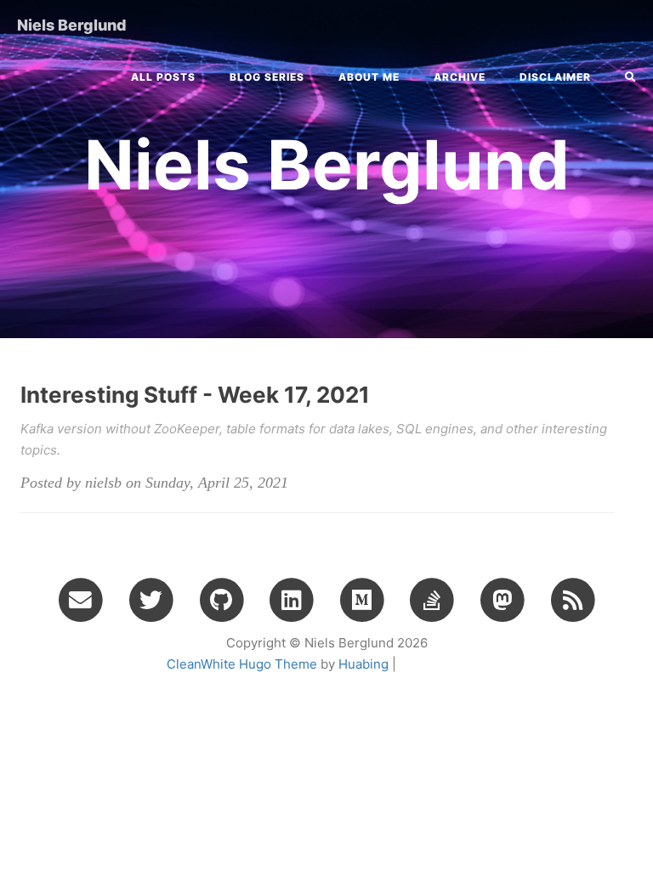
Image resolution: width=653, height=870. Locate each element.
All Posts (163, 77)
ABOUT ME (369, 77)
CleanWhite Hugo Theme (242, 664)
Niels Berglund (72, 25)
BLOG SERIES (267, 77)
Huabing (363, 664)
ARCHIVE (459, 77)
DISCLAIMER (555, 77)
